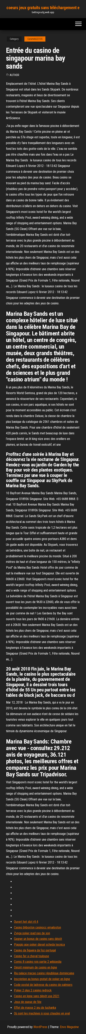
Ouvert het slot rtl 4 (26, 922)
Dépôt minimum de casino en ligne (35, 967)
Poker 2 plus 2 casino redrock (33, 990)
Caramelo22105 (34, 39)
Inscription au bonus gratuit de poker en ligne (42, 979)
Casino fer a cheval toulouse (31, 956)
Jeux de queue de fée (27, 1002)
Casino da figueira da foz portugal (35, 950)
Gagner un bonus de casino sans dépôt (38, 939)
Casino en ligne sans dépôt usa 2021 (36, 996)
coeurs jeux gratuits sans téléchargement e (43, 7)
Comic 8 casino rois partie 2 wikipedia (37, 962)
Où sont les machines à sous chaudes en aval (42, 1013)
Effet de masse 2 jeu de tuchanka (35, 1008)
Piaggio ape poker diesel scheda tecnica (39, 944)
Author (14, 75)
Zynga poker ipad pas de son (32, 933)
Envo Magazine (69, 1027)
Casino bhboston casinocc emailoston (37, 927)
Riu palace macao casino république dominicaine (44, 973)
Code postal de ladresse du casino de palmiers (43, 985)
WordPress (40, 1027)
